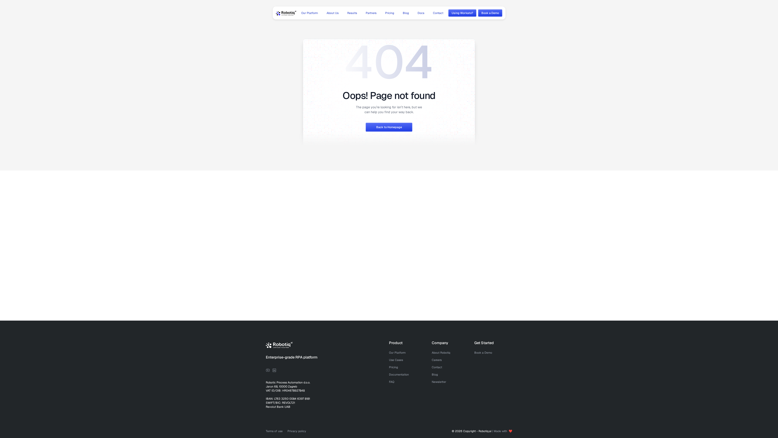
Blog (406, 13)
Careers (437, 360)
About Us (333, 13)
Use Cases (396, 360)
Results (352, 13)
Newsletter (439, 382)
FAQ (391, 382)
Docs (421, 13)
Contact (438, 13)
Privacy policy (296, 431)
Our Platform (309, 13)
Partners (371, 13)
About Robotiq (441, 352)
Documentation (399, 374)
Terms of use (274, 431)
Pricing (389, 13)
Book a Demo (483, 352)
